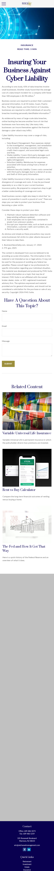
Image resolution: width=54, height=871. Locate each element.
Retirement (27, 862)
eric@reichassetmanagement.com (27, 845)
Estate (27, 867)
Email (4, 326)
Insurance (27, 870)
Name (4, 311)
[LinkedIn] (29, 849)
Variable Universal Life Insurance (27, 433)
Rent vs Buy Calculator (19, 490)
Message (6, 341)
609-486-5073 (30, 831)
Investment (27, 864)
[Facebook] (24, 849)
